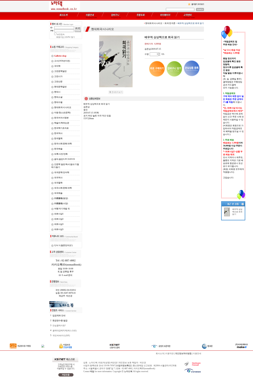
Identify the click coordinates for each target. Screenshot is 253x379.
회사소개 (160, 353)
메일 (92, 371)
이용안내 (197, 353)
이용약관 (169, 353)
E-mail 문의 (66, 275)
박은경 (143, 362)
